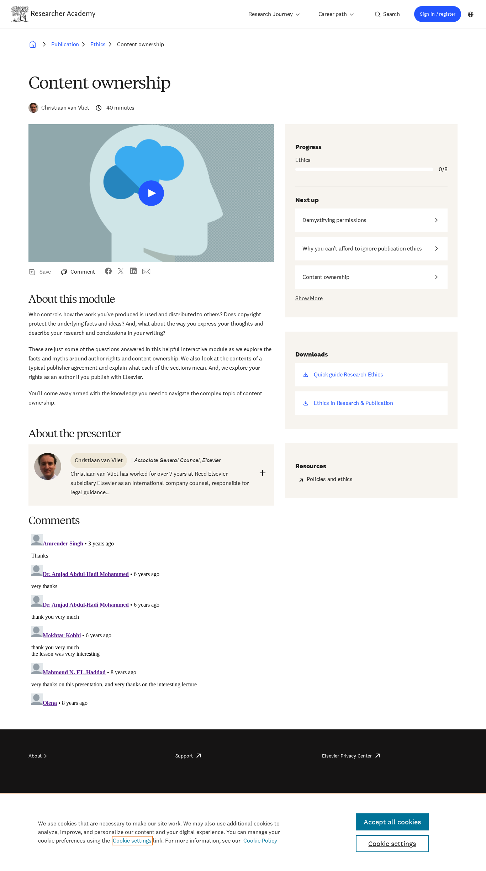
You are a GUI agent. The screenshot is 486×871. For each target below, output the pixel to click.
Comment (82, 271)
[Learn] (34, 44)
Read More (262, 473)
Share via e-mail (146, 271)
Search (391, 14)
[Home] (63, 14)
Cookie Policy (260, 840)
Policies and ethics (330, 479)
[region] (243, 832)
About (35, 756)
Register (151, 193)
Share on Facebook (108, 271)
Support (184, 756)
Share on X (120, 271)
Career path (332, 14)
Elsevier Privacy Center (346, 756)
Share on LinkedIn (133, 271)
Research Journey (270, 14)
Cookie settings (132, 840)
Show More (309, 298)
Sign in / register (437, 14)
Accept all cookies (392, 822)
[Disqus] (151, 620)
